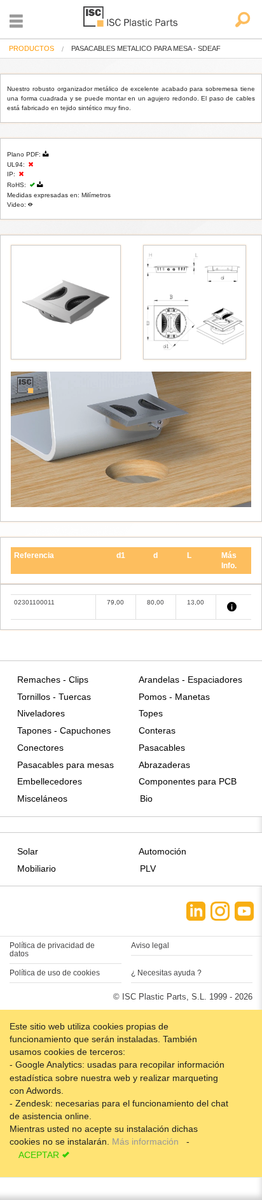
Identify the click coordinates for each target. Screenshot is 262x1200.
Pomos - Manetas (174, 697)
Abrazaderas (164, 765)
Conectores (40, 748)
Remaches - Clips (52, 679)
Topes (151, 713)
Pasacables (162, 748)
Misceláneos (42, 798)
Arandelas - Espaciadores (190, 679)
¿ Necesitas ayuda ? (166, 972)
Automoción (162, 851)
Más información (146, 1141)
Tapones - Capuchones (64, 730)
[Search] (242, 20)
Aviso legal (150, 945)
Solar (27, 851)
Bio (146, 798)
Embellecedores (49, 781)
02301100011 (34, 602)
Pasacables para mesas (65, 765)
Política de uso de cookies (55, 972)
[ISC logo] (131, 18)
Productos (31, 48)
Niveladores (41, 713)
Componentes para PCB (188, 781)
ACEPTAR (38, 1155)
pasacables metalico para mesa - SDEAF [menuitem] (146, 48)
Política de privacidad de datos (52, 949)
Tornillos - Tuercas (54, 697)
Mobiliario (36, 868)
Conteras (157, 730)
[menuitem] (31, 48)
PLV (148, 868)
